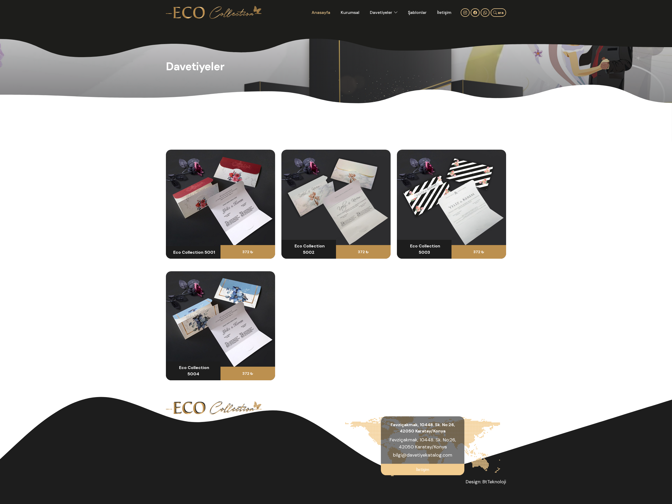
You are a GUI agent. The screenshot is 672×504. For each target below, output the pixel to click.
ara (500, 12)
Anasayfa (321, 12)
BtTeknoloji (494, 482)
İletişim (444, 12)
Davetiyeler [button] (381, 12)
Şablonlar (417, 12)
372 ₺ (247, 252)
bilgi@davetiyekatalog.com (422, 455)
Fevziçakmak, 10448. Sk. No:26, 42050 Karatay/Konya (423, 443)
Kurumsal (350, 12)
